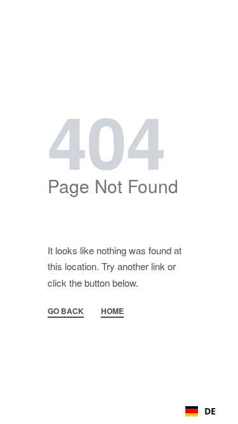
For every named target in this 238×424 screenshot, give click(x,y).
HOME (112, 312)
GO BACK (66, 312)
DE (210, 411)
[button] (200, 411)
